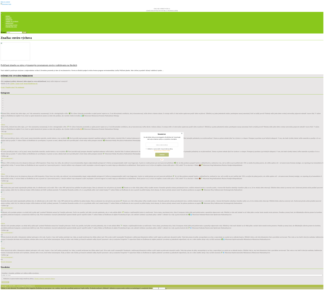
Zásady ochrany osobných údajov (162, 150)
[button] (162, 134)
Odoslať (162, 154)
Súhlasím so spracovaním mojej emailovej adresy (160, 149)
